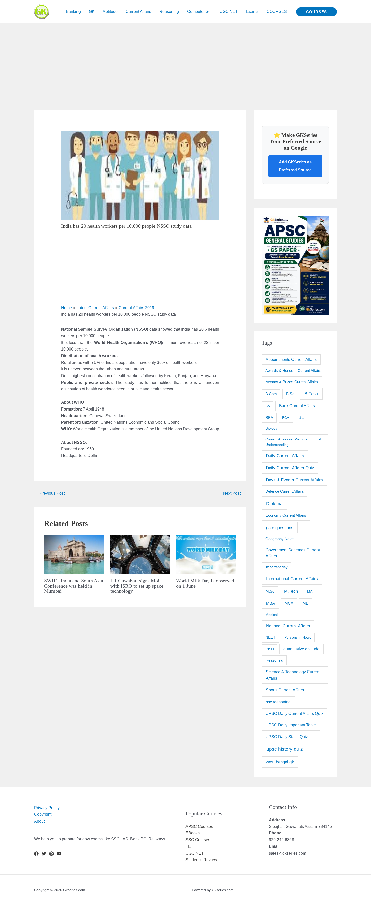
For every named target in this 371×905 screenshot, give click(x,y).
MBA (270, 603)
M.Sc (270, 591)
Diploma (274, 503)
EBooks (193, 833)
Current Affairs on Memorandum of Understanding (293, 441)
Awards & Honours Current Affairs (293, 371)
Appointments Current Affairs (291, 359)
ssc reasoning (278, 701)
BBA (269, 417)
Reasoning (274, 660)
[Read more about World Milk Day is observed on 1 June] (206, 554)
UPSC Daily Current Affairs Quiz (294, 713)
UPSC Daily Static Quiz (287, 737)
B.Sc (290, 394)
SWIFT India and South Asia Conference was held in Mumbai (73, 586)
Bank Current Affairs (297, 406)
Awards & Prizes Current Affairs (292, 381)
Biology (271, 428)
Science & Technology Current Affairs (293, 674)
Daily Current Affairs (285, 455)
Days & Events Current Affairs (294, 480)
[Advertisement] (151, 58)
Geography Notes (280, 539)
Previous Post (50, 493)
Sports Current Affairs (285, 690)
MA (309, 591)
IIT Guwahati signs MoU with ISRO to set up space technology (136, 586)
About (39, 821)
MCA (289, 603)
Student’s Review (201, 860)
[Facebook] (36, 853)
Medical (271, 614)
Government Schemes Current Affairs (293, 553)
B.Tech (311, 393)
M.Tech (291, 591)
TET (189, 846)
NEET (270, 637)
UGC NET (195, 853)
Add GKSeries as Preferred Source (295, 166)
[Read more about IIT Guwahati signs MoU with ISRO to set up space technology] (140, 554)
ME (305, 603)
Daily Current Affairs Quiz (290, 467)
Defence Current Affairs (284, 491)
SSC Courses (198, 840)
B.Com (271, 394)
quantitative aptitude (301, 649)
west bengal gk (280, 762)
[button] (316, 11)
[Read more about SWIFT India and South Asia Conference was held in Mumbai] (74, 554)
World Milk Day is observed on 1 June (205, 583)
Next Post (234, 493)
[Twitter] (44, 853)
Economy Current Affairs (286, 515)
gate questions (280, 527)
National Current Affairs (288, 625)
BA (267, 406)
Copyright (42, 814)
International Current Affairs (292, 578)
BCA (285, 418)
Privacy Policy (47, 808)
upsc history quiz (284, 749)
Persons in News (297, 637)
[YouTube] (59, 853)
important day (276, 567)
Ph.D (270, 649)
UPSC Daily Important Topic (291, 725)
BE (301, 417)
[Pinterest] (51, 853)
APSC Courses (199, 826)
